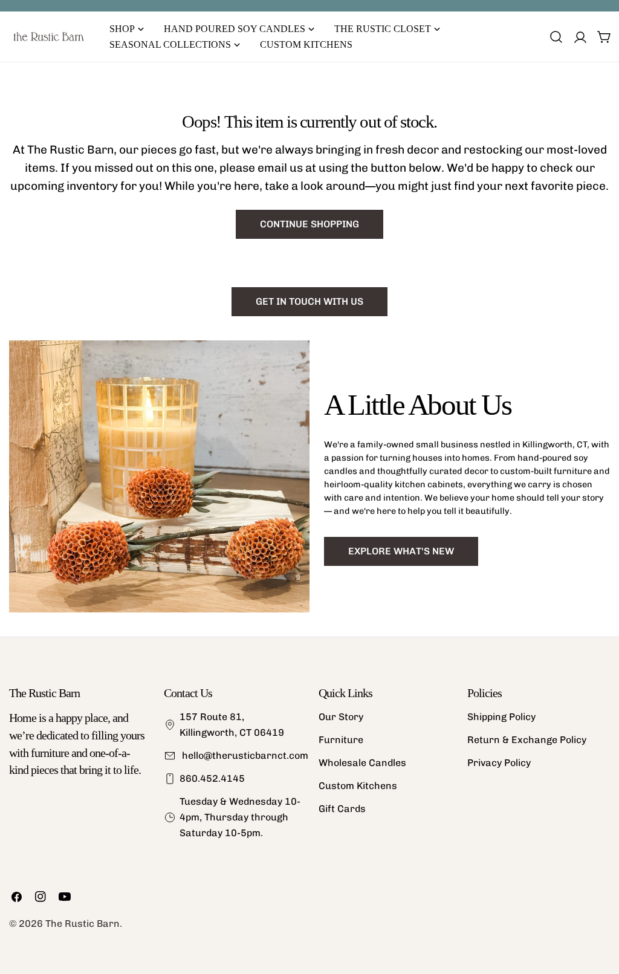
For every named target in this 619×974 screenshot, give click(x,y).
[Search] (556, 37)
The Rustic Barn (82, 923)
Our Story (341, 716)
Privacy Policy (499, 762)
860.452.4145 (212, 778)
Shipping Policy (501, 716)
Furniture (341, 739)
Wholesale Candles (362, 762)
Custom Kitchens (358, 785)
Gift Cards (342, 808)
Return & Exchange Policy (526, 739)
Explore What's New (401, 551)
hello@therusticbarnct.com (244, 755)
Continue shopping (309, 224)
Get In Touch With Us (309, 301)
